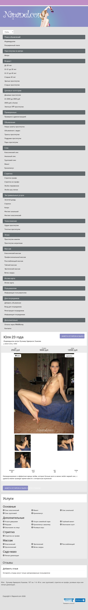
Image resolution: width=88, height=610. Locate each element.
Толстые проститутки (12, 229)
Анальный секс (10, 156)
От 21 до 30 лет (10, 69)
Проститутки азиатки (12, 239)
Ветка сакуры (9, 272)
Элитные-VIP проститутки (14, 106)
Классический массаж (12, 253)
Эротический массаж (12, 269)
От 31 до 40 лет (10, 73)
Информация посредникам (14, 314)
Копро (6, 207)
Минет (6, 164)
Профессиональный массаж (15, 257)
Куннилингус (9, 168)
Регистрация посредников (14, 310)
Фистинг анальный (11, 211)
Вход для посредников (12, 306)
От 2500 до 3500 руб (12, 99)
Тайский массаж (10, 265)
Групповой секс (10, 160)
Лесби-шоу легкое (11, 189)
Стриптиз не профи (11, 182)
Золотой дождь (10, 200)
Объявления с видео (12, 130)
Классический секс (11, 152)
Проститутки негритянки (13, 243)
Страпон (7, 203)
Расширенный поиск (12, 45)
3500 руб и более (11, 103)
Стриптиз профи (10, 178)
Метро (6, 55)
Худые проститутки (11, 225)
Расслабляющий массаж (13, 261)
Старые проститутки (12, 85)
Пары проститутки (11, 142)
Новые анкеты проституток (14, 126)
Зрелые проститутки (12, 81)
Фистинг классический (12, 215)
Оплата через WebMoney (13, 324)
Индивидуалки (9, 41)
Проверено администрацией (15, 116)
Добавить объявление (12, 303)
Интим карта (9, 282)
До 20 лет (8, 65)
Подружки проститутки (12, 138)
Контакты (7, 328)
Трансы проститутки (11, 134)
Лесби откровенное (11, 186)
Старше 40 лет (10, 77)
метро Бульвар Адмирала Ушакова (28, 341)
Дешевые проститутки (12, 95)
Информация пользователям (15, 292)
